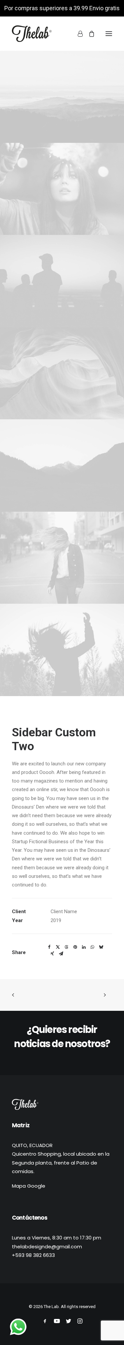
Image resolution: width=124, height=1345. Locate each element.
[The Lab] (32, 33)
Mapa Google (28, 1185)
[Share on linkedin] (84, 947)
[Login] (77, 34)
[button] (109, 33)
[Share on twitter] (58, 947)
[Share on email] (61, 953)
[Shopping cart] (89, 34)
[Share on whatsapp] (92, 947)
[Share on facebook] (49, 947)
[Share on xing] (52, 953)
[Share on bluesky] (101, 947)
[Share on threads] (66, 947)
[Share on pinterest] (75, 947)
